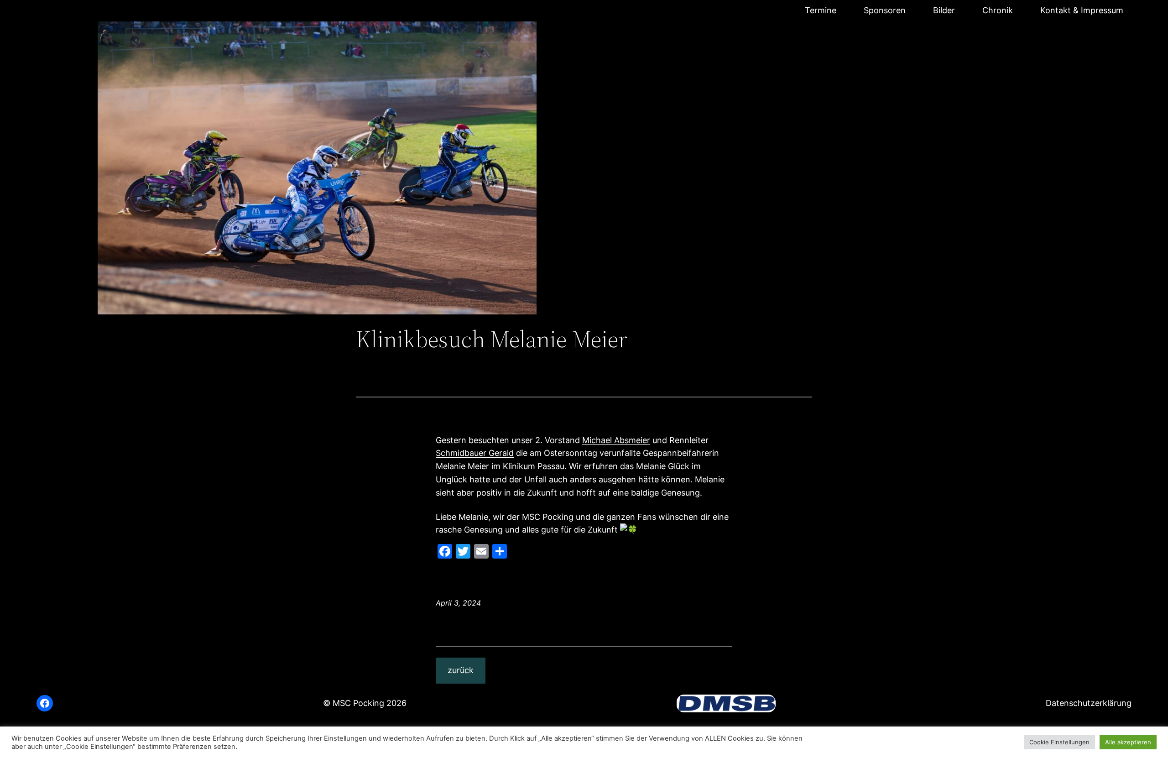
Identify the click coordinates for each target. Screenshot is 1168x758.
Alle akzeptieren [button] (1128, 742)
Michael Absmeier (616, 440)
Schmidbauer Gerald (475, 453)
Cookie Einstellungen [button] (1059, 742)
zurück (461, 670)
